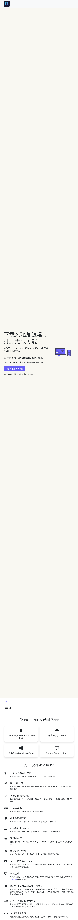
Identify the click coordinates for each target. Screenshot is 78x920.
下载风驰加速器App (14, 368)
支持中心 (13, 879)
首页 (5, 701)
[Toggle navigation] (71, 4)
